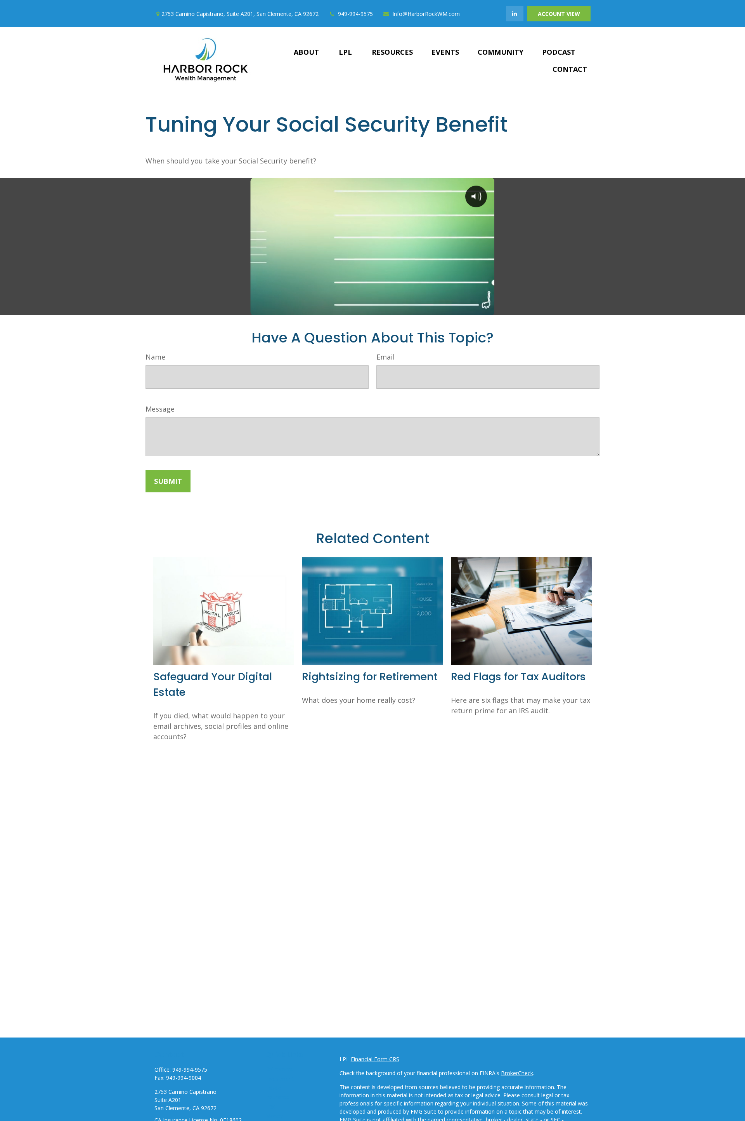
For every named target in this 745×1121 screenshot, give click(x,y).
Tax (270, 1106)
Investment (279, 1078)
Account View (559, 13)
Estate (273, 1087)
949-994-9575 (355, 13)
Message (160, 409)
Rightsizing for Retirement (370, 676)
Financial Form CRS (375, 1059)
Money (274, 1115)
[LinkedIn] (514, 13)
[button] (306, 51)
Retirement (279, 1069)
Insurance (277, 1097)
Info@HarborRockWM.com (426, 13)
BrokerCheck (517, 1073)
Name (155, 357)
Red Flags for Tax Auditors (518, 676)
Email (385, 357)
